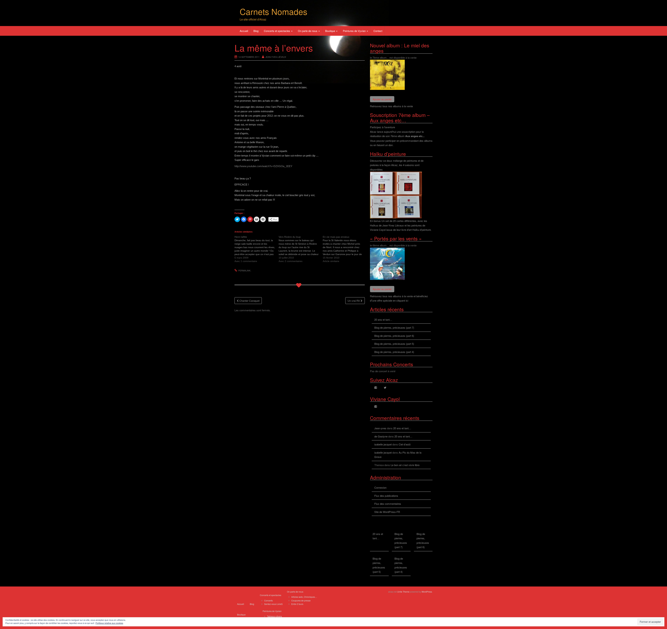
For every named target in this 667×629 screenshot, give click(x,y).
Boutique (330, 31)
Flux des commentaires (387, 503)
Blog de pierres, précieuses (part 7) (394, 327)
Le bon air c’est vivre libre (405, 465)
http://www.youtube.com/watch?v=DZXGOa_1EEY (263, 166)
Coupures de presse (301, 600)
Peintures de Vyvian (354, 31)
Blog (255, 31)
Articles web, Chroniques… (304, 596)
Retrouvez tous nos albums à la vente (391, 106)
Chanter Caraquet (249, 300)
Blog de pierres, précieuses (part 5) (394, 343)
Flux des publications (386, 495)
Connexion (380, 487)
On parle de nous (308, 31)
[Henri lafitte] (256, 249)
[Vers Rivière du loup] (301, 249)
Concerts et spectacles (277, 31)
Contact (377, 31)
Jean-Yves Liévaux (275, 56)
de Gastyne (381, 436)
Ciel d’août (404, 444)
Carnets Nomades (273, 11)
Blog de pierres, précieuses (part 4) (394, 352)
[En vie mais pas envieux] (345, 249)
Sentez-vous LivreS (273, 603)
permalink (244, 270)
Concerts (268, 600)
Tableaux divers (274, 616)
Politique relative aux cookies (109, 623)
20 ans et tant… (383, 319)
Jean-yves (380, 428)
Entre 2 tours (297, 603)
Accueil (244, 31)
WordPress (427, 591)
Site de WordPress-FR (387, 512)
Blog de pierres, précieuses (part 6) (394, 335)
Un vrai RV (354, 300)
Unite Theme (403, 591)
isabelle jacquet (383, 444)
